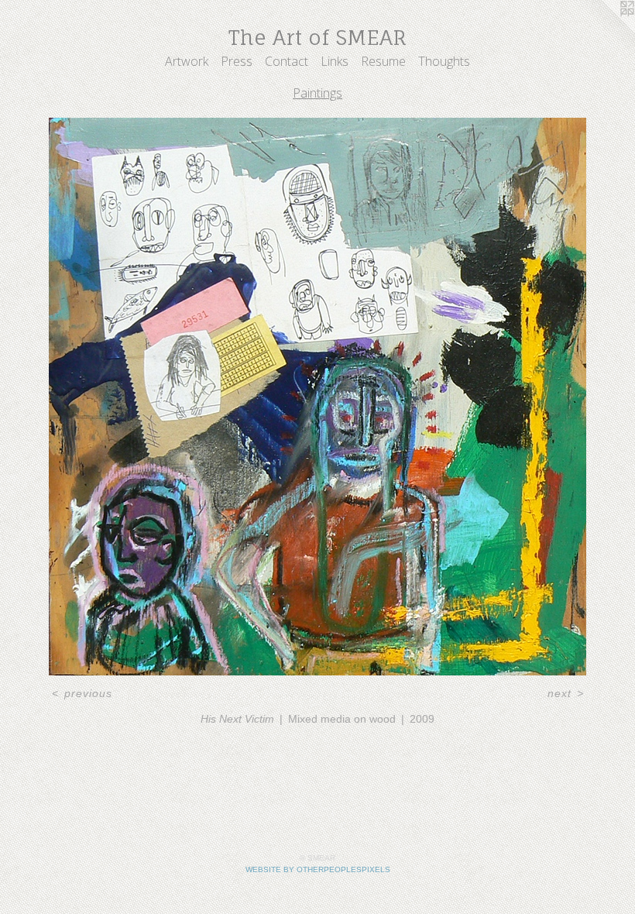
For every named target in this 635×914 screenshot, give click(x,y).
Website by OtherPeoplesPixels (317, 869)
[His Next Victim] (317, 396)
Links (334, 61)
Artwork (186, 61)
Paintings (317, 92)
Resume (383, 61)
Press (236, 61)
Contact (286, 61)
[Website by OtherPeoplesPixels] (604, 31)
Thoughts (444, 61)
